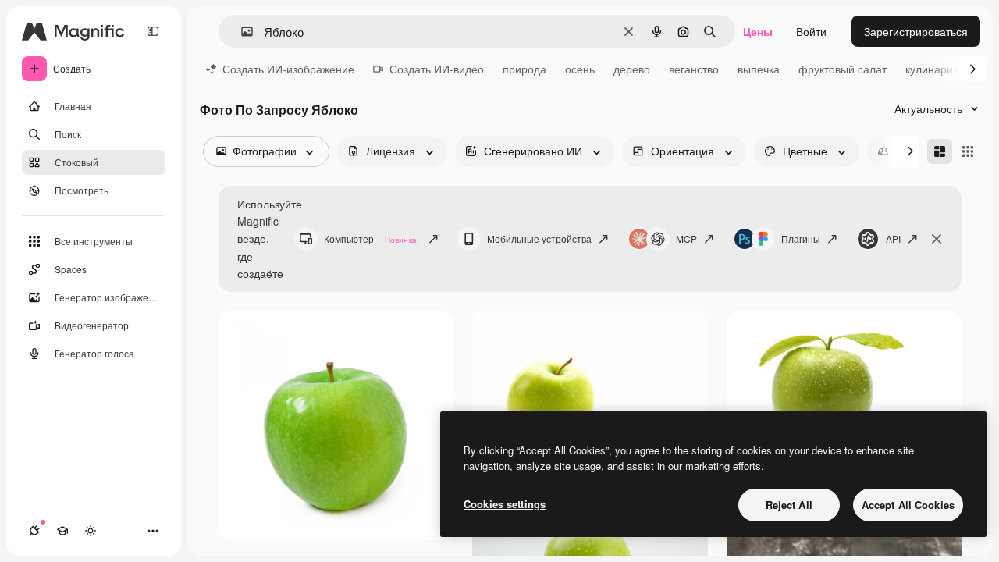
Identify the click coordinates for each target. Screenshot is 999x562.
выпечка (759, 68)
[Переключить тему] (90, 530)
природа (524, 68)
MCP (686, 238)
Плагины (800, 238)
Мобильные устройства (539, 238)
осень (580, 68)
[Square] (967, 151)
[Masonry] (939, 151)
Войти (811, 31)
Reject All (789, 504)
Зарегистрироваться (916, 31)
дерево (631, 68)
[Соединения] (34, 530)
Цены (758, 31)
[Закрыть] (936, 239)
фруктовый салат (842, 68)
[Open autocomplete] (240, 31)
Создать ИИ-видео (436, 68)
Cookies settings (505, 503)
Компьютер (370, 238)
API (893, 238)
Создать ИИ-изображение (288, 68)
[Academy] (62, 530)
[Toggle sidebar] (152, 31)
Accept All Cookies (908, 504)
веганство (694, 68)
